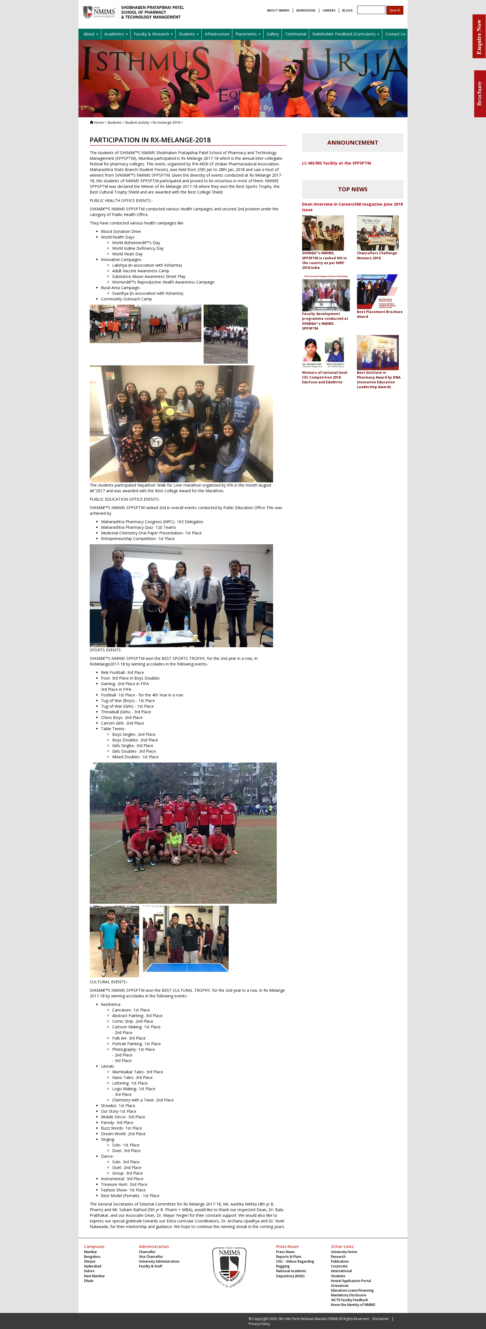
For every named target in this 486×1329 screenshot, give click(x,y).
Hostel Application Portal (351, 1280)
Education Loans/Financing (352, 1290)
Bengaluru (92, 1256)
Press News (285, 1251)
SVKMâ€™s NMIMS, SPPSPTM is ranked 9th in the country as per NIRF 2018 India (324, 260)
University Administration (159, 1261)
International (341, 1271)
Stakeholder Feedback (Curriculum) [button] (344, 34)
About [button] (90, 34)
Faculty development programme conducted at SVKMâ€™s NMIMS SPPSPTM (325, 320)
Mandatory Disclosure (348, 1295)
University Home (344, 1251)
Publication (340, 1261)
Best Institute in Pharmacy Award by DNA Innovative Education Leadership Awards (378, 379)
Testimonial (295, 34)
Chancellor (147, 1251)
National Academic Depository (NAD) (291, 1273)
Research (338, 1256)
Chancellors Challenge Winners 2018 (377, 255)
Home (99, 122)
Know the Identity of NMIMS (353, 1304)
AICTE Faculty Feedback (349, 1299)
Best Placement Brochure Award (380, 314)
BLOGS (347, 10)
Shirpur (90, 1261)
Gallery (273, 34)
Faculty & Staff (150, 1266)
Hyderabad (92, 1266)
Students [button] (187, 34)
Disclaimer (380, 1318)
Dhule (88, 1280)
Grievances (340, 1285)
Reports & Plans (289, 1256)
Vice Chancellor (151, 1256)
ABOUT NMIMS (278, 10)
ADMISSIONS (306, 10)
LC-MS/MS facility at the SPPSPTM (336, 163)
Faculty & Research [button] (152, 34)
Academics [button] (114, 34)
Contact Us (395, 34)
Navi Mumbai (94, 1276)
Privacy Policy (259, 1323)
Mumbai (90, 1251)
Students (338, 1276)
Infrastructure (217, 34)
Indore (89, 1271)
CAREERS (329, 10)
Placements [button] (246, 34)
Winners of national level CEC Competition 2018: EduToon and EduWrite (324, 377)
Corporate (339, 1266)
